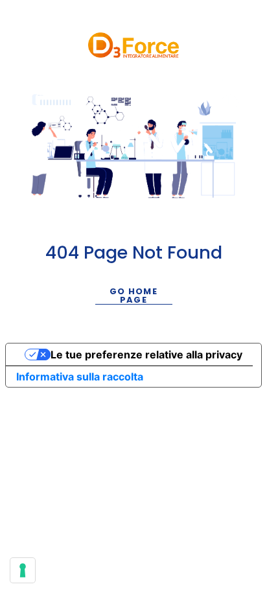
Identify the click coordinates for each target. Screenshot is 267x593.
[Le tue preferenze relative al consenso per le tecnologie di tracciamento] (22, 570)
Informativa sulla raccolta (79, 376)
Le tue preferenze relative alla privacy (146, 354)
